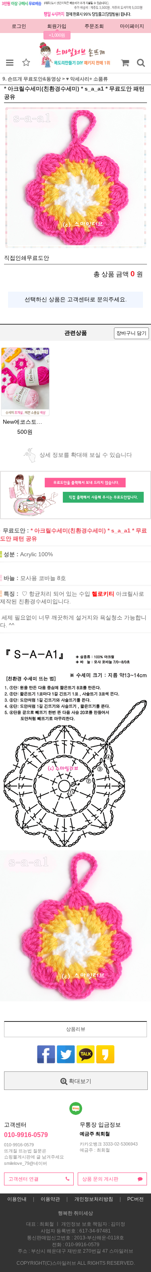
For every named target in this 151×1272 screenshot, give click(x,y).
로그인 (19, 26)
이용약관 (50, 1199)
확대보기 (79, 1081)
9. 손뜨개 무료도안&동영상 (31, 79)
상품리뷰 (75, 1029)
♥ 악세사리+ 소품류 (87, 79)
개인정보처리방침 (93, 1199)
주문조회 (94, 26)
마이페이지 (132, 26)
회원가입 (56, 26)
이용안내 (17, 1199)
